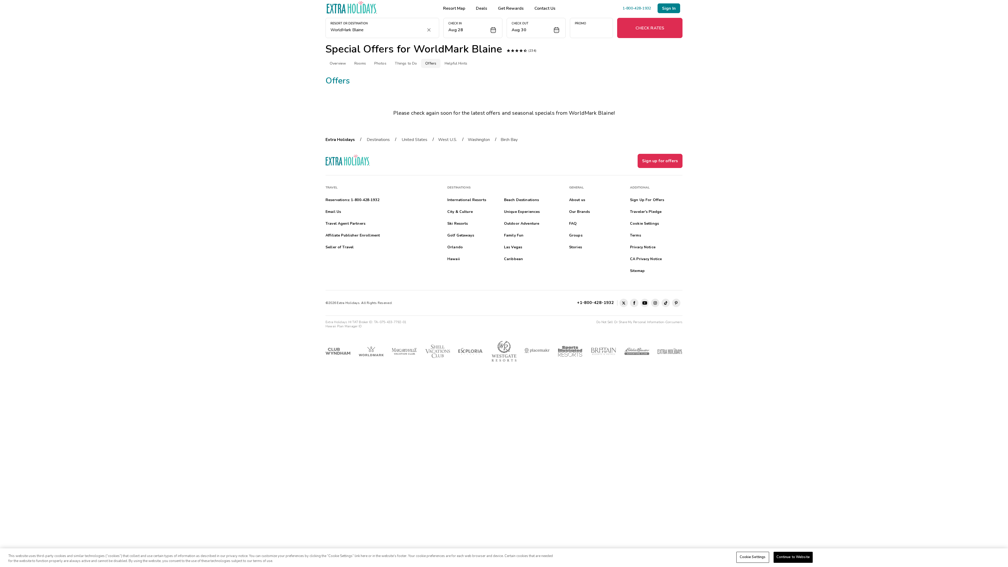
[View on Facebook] (634, 303)
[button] (472, 28)
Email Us (333, 211)
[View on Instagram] (655, 303)
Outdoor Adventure (521, 223)
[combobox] (377, 30)
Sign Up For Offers (647, 199)
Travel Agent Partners (345, 223)
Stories (575, 247)
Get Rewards (511, 8)
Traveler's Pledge (646, 211)
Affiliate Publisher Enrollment (353, 235)
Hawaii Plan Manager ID (344, 326)
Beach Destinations (521, 199)
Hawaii (453, 258)
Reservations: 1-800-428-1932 (352, 199)
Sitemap (637, 270)
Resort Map (454, 8)
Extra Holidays (340, 140)
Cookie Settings (753, 557)
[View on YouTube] (644, 303)
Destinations (378, 140)
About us (577, 199)
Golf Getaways (460, 235)
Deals (481, 8)
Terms (635, 235)
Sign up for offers (660, 161)
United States (414, 140)
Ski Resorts (457, 223)
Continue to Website (793, 557)
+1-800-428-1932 (596, 303)
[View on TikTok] (666, 303)
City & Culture (460, 211)
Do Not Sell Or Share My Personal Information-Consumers (639, 322)
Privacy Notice (642, 247)
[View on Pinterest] (676, 303)
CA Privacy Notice (646, 258)
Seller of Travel (340, 247)
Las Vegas (513, 247)
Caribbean (513, 258)
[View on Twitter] (624, 303)
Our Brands (579, 211)
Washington (479, 140)
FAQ (573, 223)
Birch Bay (509, 140)
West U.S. (447, 140)
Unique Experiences (522, 211)
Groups (575, 235)
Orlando (455, 247)
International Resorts (466, 199)
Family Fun (513, 235)
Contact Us (544, 8)
